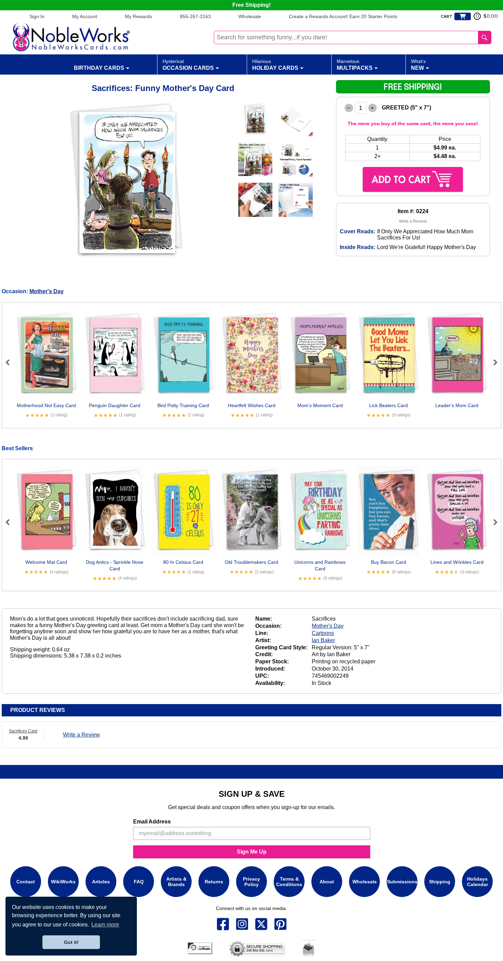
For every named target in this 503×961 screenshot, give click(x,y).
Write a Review (413, 221)
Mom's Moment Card (320, 405)
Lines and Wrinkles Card (456, 562)
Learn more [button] (105, 924)
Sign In (36, 16)
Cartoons (323, 633)
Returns (214, 881)
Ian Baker (323, 640)
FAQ (139, 881)
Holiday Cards (275, 65)
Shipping (439, 881)
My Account (84, 16)
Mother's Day (46, 291)
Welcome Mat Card (46, 562)
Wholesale (249, 16)
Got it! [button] (71, 942)
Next (492, 362)
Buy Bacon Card (388, 562)
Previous (10, 362)
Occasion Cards (188, 65)
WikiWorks (63, 881)
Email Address (152, 821)
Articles (101, 881)
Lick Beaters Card (388, 405)
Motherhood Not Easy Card (46, 405)
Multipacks (355, 65)
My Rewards (138, 16)
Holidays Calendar (477, 881)
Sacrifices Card (23, 731)
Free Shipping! (251, 5)
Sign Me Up (252, 852)
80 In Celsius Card (183, 562)
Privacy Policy (251, 881)
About (327, 881)
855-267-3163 (195, 16)
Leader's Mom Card (456, 405)
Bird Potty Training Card (183, 405)
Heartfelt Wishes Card (251, 405)
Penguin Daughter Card (114, 405)
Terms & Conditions (289, 881)
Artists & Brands (176, 881)
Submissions (402, 881)
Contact (25, 881)
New (418, 65)
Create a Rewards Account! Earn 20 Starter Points (343, 16)
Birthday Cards (99, 68)
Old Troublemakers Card (251, 562)
